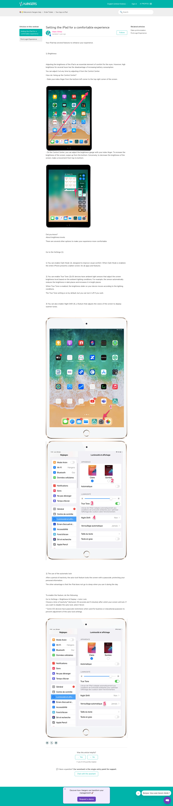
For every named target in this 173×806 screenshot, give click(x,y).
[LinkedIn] (56, 742)
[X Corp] (51, 742)
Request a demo (86, 799)
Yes (81, 757)
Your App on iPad (62, 12)
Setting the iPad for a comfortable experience (29, 32)
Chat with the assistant (86, 774)
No (93, 757)
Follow (122, 32)
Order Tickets (48, 12)
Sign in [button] (134, 4)
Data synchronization (138, 30)
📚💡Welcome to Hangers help (30, 12)
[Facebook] (47, 742)
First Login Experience (29, 39)
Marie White (57, 32)
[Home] (28, 4)
